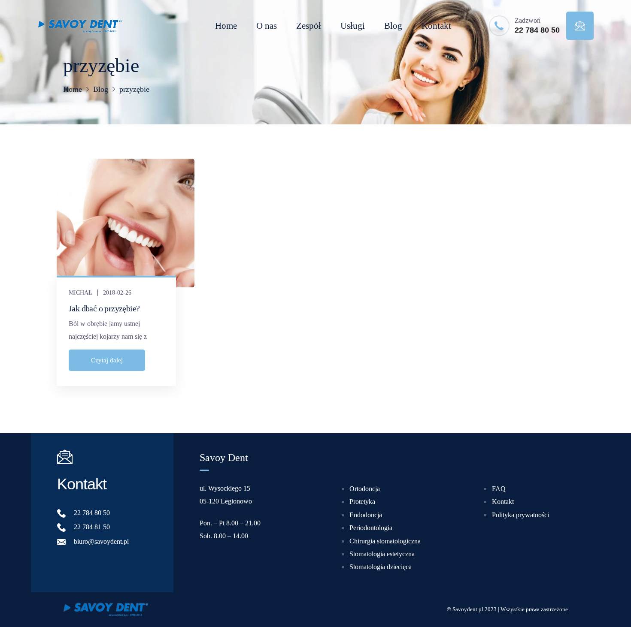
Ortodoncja (364, 488)
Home (226, 26)
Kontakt (436, 26)
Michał (80, 292)
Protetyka (362, 501)
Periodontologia (370, 527)
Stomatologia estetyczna (382, 554)
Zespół (308, 26)
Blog (393, 26)
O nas (266, 26)
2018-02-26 (117, 292)
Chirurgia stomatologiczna (385, 540)
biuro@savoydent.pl (101, 541)
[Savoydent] (79, 26)
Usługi (352, 26)
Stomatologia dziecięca (380, 566)
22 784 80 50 (537, 30)
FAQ (499, 488)
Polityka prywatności (520, 514)
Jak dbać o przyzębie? (104, 308)
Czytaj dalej (107, 360)
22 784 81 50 (92, 527)
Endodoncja (365, 514)
